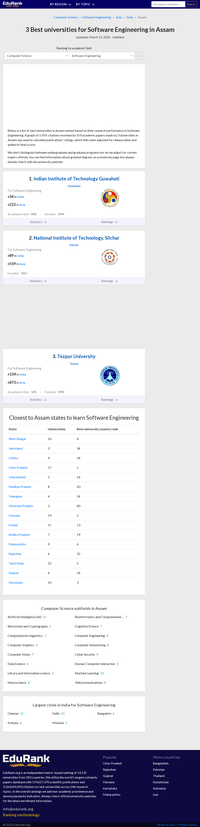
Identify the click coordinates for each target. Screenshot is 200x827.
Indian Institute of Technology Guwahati (74, 178)
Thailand (159, 776)
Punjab (13, 525)
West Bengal (17, 439)
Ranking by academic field (74, 48)
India (129, 17)
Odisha (13, 458)
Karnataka (16, 582)
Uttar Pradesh (18, 467)
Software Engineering (96, 17)
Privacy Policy (187, 824)
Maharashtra (17, 544)
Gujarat (14, 573)
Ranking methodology (21, 815)
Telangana (15, 496)
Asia (119, 17)
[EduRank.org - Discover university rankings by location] (12, 4)
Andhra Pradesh (19, 534)
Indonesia (159, 788)
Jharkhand (15, 448)
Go (139, 55)
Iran (155, 794)
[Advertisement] (37, 97)
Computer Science (65, 17)
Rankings (107, 222)
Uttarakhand (17, 477)
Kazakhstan (161, 782)
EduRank (118, 37)
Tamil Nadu (16, 563)
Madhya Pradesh (20, 486)
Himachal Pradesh (21, 506)
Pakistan (159, 769)
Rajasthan (15, 554)
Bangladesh (161, 763)
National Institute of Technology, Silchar (74, 238)
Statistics (36, 222)
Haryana (14, 515)
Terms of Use (165, 824)
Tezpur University (74, 356)
